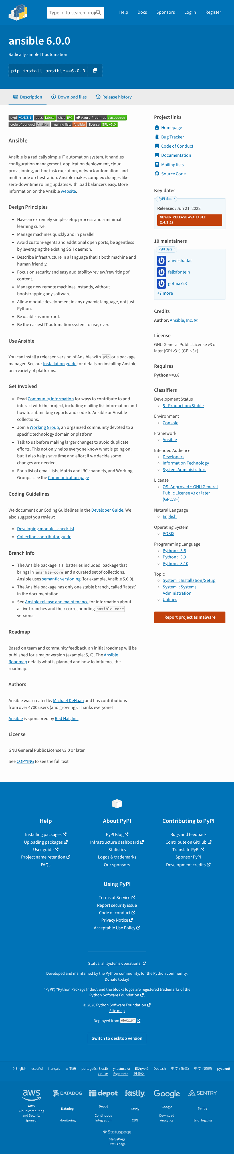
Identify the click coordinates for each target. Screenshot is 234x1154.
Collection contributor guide (44, 537)
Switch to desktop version (117, 1038)
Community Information (51, 399)
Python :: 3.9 (174, 557)
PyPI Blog (115, 834)
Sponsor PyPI (188, 857)
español (37, 1068)
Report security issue (117, 905)
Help (123, 12)
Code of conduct (114, 913)
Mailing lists (172, 165)
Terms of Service (114, 897)
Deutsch (160, 1068)
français (54, 1068)
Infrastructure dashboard (114, 842)
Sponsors (165, 12)
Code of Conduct (177, 146)
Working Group (44, 427)
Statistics (117, 850)
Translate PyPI (185, 850)
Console (170, 423)
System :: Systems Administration (180, 590)
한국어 (139, 1073)
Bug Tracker (172, 137)
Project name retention (43, 857)
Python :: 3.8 (174, 551)
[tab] (28, 97)
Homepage (171, 127)
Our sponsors (117, 865)
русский (223, 1068)
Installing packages (43, 834)
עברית (103, 1073)
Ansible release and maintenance (56, 602)
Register (213, 12)
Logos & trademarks (117, 857)
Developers (173, 457)
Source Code (173, 174)
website (68, 191)
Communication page (68, 478)
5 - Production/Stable (183, 406)
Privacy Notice (114, 920)
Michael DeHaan (68, 700)
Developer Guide (107, 510)
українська (121, 1068)
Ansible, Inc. (181, 320)
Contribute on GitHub (186, 842)
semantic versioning (61, 579)
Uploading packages (43, 842)
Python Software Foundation (114, 995)
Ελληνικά (141, 1068)
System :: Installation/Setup (189, 580)
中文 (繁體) (203, 1068)
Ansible (16, 718)
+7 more (165, 293)
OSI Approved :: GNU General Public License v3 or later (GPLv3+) (190, 493)
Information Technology (186, 463)
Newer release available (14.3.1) (183, 220)
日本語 (70, 1068)
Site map (117, 1011)
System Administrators (184, 470)
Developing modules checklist (45, 529)
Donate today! (117, 979)
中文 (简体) (180, 1068)
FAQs (46, 865)
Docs (142, 12)
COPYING (25, 761)
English (170, 516)
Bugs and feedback (188, 834)
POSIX (168, 533)
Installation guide (59, 364)
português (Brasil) (94, 1068)
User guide (43, 850)
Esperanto (120, 1073)
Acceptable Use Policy (114, 928)
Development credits (186, 865)
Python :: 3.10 (175, 563)
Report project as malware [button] (189, 617)
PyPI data (165, 198)
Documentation (176, 155)
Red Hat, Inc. (66, 718)
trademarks (169, 989)
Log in (190, 12)
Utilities (170, 599)
